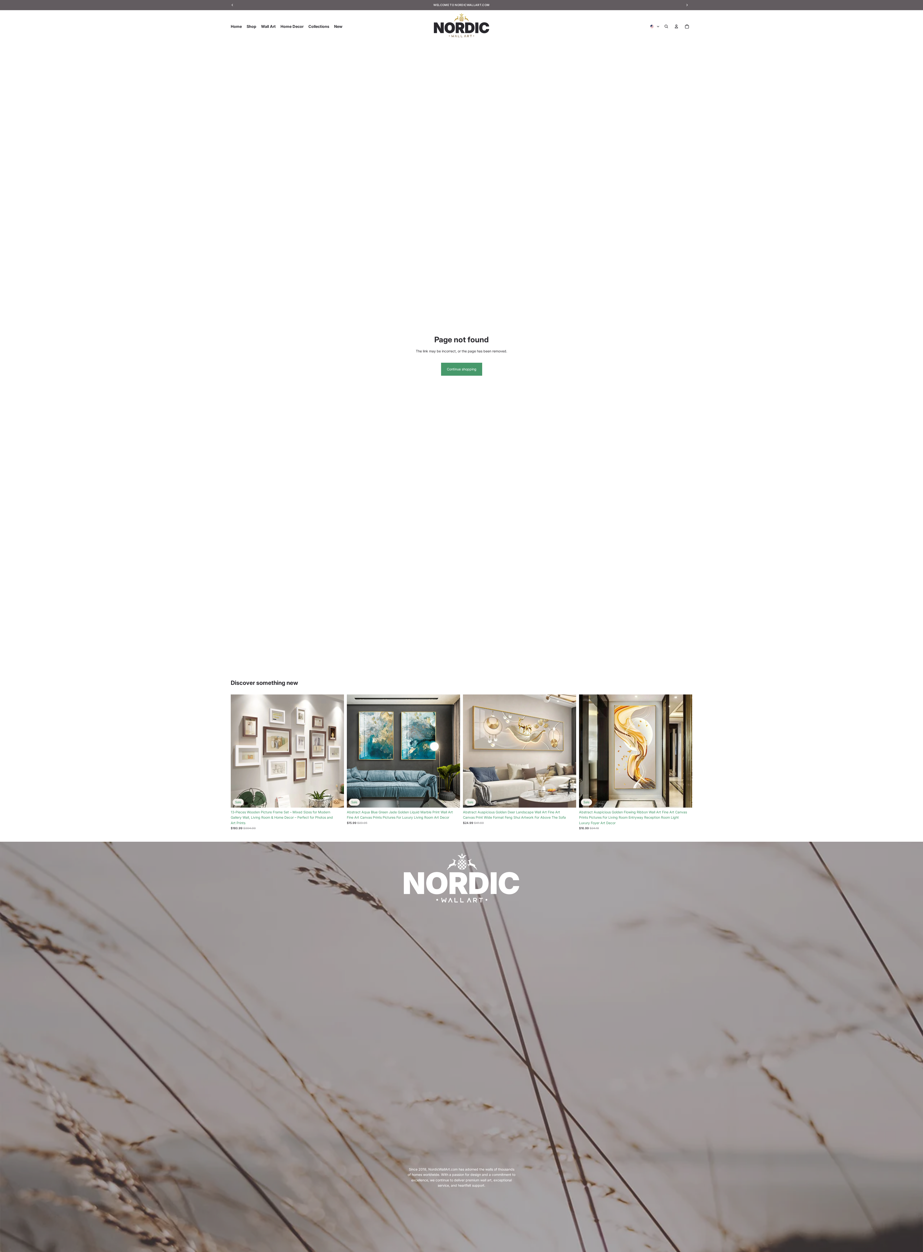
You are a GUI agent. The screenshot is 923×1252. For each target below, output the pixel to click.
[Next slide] (337, 751)
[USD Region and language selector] (655, 26)
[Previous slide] (238, 751)
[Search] (666, 26)
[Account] (676, 26)
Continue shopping (461, 369)
